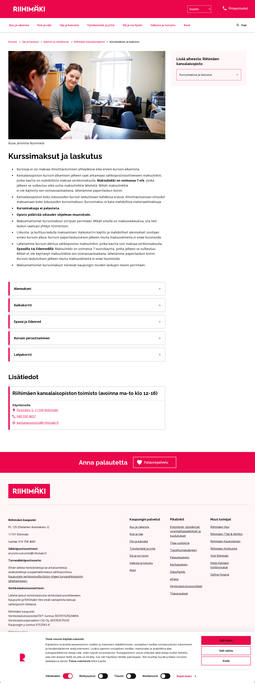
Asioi (187, 25)
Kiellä (226, 660)
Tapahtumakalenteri (183, 550)
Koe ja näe (44, 25)
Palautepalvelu (160, 463)
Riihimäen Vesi (219, 527)
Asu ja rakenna (19, 25)
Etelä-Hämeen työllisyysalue (219, 565)
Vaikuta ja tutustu (163, 25)
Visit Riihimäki (219, 556)
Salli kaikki (226, 640)
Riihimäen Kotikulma (223, 548)
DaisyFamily (177, 572)
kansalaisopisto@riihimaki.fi (38, 423)
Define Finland (219, 575)
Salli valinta (226, 650)
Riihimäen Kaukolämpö (225, 541)
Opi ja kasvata (69, 25)
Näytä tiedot (184, 676)
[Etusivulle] (46, 9)
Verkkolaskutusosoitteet (186, 586)
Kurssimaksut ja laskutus (198, 75)
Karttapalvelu (179, 564)
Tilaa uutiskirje (179, 543)
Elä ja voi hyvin (132, 25)
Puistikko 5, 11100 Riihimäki (37, 410)
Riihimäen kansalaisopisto (89, 41)
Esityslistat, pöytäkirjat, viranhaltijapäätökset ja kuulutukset (185, 531)
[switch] (103, 676)
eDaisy (174, 579)
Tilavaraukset (179, 593)
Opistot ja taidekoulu (56, 41)
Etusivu (13, 41)
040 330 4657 (26, 416)
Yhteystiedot (238, 8)
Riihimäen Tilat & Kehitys (226, 534)
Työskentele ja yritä (100, 25)
